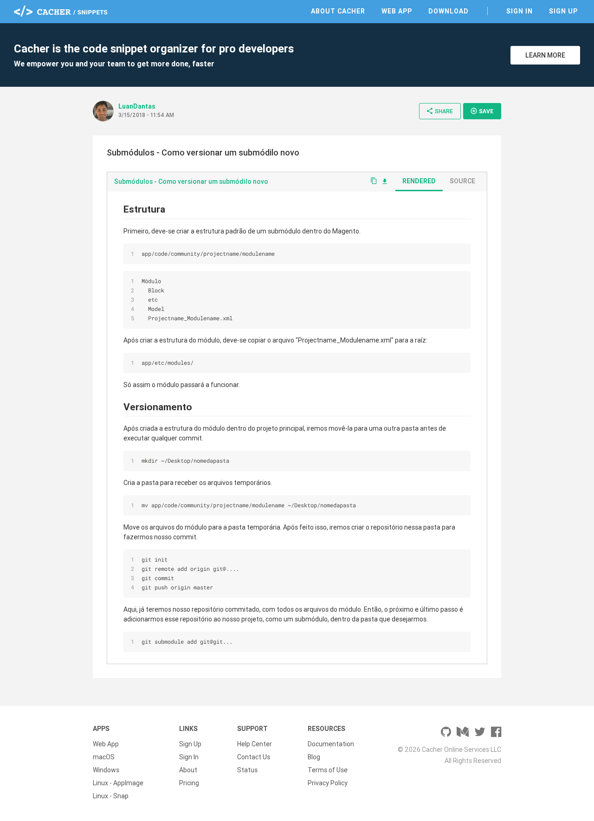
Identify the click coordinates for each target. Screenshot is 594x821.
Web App (396, 11)
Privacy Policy (328, 783)
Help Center (254, 744)
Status (247, 770)
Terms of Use (328, 770)
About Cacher (338, 11)
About (188, 770)
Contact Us (253, 757)
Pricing (189, 783)
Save (481, 111)
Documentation (331, 744)
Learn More (545, 55)
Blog (314, 757)
